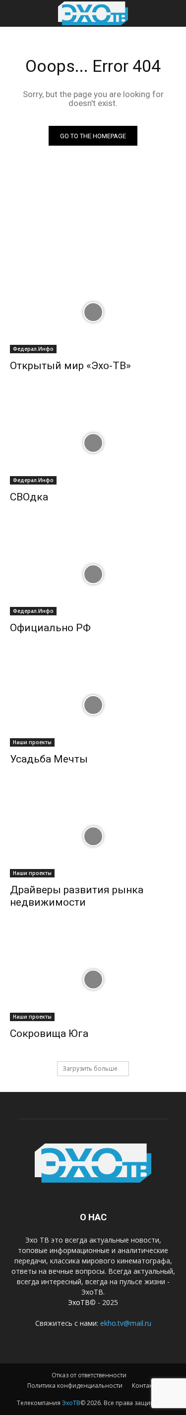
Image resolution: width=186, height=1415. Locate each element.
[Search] (172, 13)
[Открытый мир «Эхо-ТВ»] (93, 312)
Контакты (145, 1385)
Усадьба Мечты (49, 759)
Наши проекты (32, 742)
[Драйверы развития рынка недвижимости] (93, 836)
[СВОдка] (93, 443)
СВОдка (29, 497)
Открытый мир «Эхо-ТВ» (70, 366)
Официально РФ (50, 628)
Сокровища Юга (49, 1033)
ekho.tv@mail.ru (125, 1323)
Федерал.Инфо (33, 348)
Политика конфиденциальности (75, 1385)
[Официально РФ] (93, 574)
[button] (17, 13)
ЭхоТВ (79, 1302)
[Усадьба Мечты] (93, 705)
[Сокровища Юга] (93, 979)
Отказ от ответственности (89, 1375)
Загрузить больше (90, 1068)
